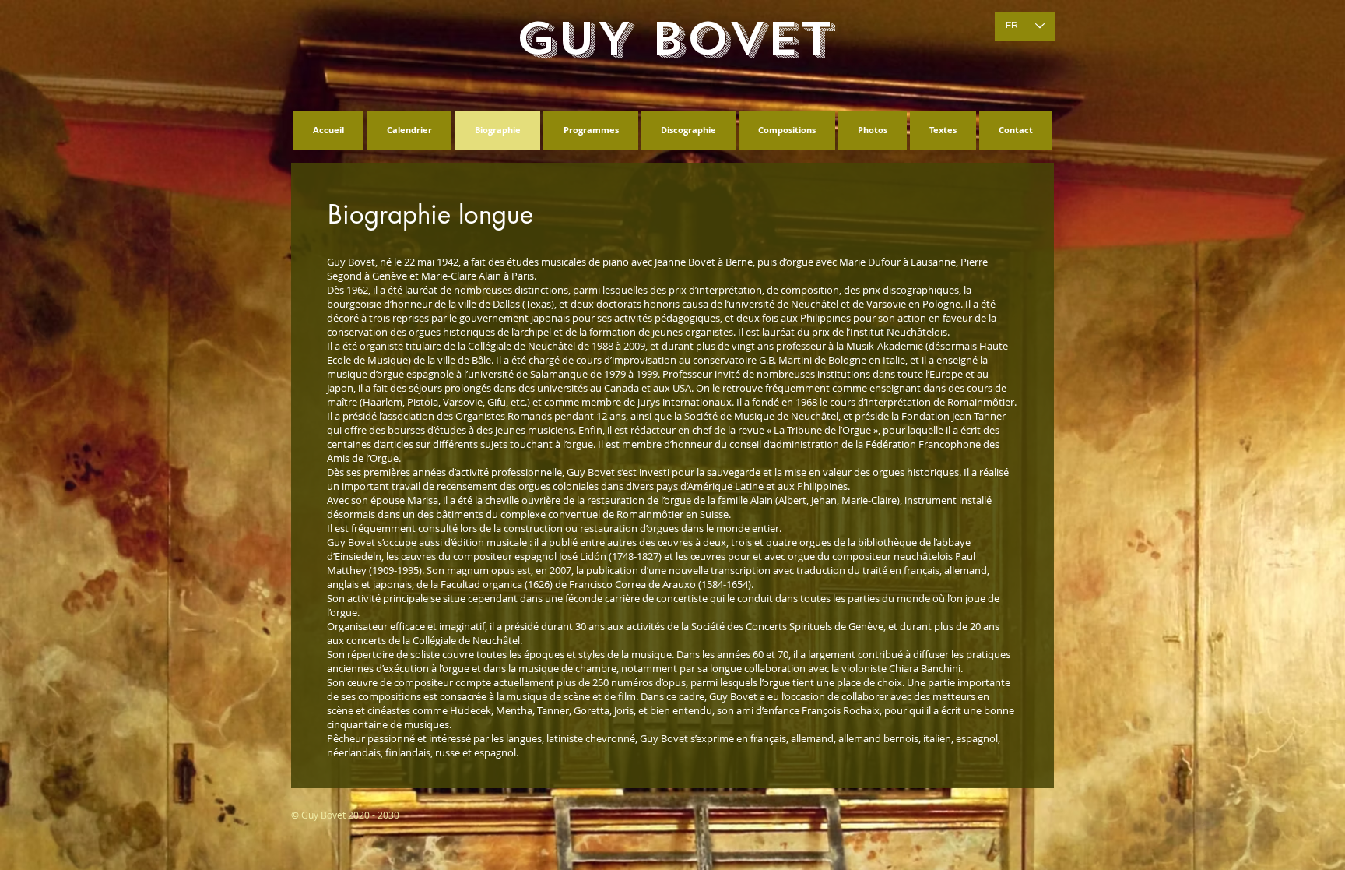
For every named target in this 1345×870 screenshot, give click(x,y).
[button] (430, 215)
